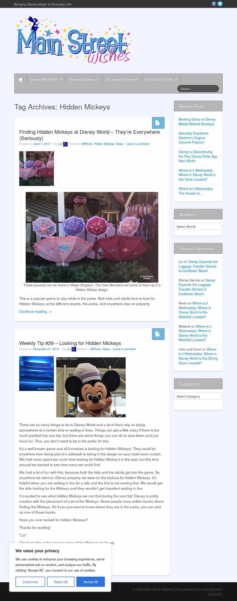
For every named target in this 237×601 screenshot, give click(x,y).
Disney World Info (44, 78)
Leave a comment (138, 144)
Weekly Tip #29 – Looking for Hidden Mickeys (70, 342)
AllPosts (87, 144)
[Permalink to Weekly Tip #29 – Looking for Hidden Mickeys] (36, 373)
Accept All (91, 581)
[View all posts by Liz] (65, 144)
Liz (60, 144)
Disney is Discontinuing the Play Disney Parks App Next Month (198, 156)
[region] (60, 567)
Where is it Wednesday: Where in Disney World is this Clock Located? (197, 175)
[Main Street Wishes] (74, 39)
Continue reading (35, 311)
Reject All (61, 581)
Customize (30, 581)
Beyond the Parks (160, 78)
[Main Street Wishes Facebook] (213, 3)
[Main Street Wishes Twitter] (220, 3)
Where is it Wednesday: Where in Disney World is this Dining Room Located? (198, 356)
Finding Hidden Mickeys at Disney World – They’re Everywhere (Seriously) (89, 134)
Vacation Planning (121, 78)
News (119, 144)
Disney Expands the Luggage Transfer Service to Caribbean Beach (198, 266)
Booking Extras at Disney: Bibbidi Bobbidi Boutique (197, 121)
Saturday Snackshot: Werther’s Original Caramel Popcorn (194, 137)
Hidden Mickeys (104, 144)
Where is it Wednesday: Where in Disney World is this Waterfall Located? (195, 310)
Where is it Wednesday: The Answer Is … (196, 190)
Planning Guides (83, 78)
